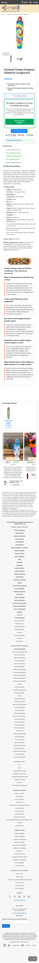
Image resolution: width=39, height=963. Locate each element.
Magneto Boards (19, 629)
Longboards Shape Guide (19, 773)
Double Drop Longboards (19, 848)
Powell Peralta (19, 731)
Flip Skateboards (19, 739)
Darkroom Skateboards (19, 675)
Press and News (19, 811)
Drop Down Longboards (19, 839)
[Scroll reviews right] (34, 460)
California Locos (19, 623)
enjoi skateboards (19, 687)
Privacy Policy (19, 796)
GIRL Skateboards (19, 693)
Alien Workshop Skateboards (19, 652)
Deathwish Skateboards (19, 681)
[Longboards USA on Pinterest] (15, 897)
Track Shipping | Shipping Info (20, 785)
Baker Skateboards (19, 663)
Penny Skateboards (19, 722)
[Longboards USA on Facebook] (29, 897)
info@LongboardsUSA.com (19, 913)
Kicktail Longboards (19, 836)
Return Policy (19, 802)
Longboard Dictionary (19, 779)
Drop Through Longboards (20, 845)
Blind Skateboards (19, 666)
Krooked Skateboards (19, 713)
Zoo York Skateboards (19, 757)
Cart (35, 2)
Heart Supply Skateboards (20, 704)
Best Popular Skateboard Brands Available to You (19, 819)
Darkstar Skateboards (19, 678)
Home (3, 14)
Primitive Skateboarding (19, 733)
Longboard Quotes (19, 814)
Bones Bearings (19, 888)
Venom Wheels (19, 882)
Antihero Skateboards (19, 658)
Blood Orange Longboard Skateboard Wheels (20, 879)
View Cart (19, 782)
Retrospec (19, 638)
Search (19, 768)
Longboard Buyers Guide (19, 771)
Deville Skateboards (19, 626)
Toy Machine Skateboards (20, 751)
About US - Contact (19, 793)
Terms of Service (19, 799)
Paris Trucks (19, 873)
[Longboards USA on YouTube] (19, 897)
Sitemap (19, 822)
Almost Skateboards (19, 655)
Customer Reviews (19, 900)
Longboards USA (24, 942)
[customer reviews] (19, 77)
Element (19, 684)
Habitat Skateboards (19, 701)
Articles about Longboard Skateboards (19, 805)
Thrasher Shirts (19, 865)
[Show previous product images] (4, 53)
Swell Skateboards (19, 748)
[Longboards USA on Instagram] (10, 897)
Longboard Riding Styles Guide (19, 776)
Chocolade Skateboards (19, 672)
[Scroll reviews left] (4, 460)
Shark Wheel (19, 641)
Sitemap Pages (19, 825)
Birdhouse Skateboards (19, 669)
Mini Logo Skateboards (19, 716)
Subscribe (6, 926)
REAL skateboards (19, 742)
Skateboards (19, 851)
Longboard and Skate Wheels (19, 857)
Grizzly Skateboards (19, 698)
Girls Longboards (19, 862)
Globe (19, 696)
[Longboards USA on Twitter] (24, 897)
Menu (5, 2)
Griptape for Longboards (19, 859)
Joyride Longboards (19, 635)
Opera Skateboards (19, 719)
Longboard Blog (19, 808)
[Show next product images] (7, 53)
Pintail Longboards (20, 833)
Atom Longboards (19, 620)
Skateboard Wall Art (19, 854)
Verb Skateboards (19, 754)
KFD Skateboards (19, 710)
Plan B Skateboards (19, 728)
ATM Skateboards (19, 660)
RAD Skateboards (19, 736)
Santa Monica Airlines (19, 745)
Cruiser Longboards (19, 842)
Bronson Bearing (19, 885)
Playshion (19, 632)
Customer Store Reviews (14, 140)
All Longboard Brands (19, 817)
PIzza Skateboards (19, 725)
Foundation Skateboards (19, 690)
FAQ (19, 765)
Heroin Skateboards (19, 707)
